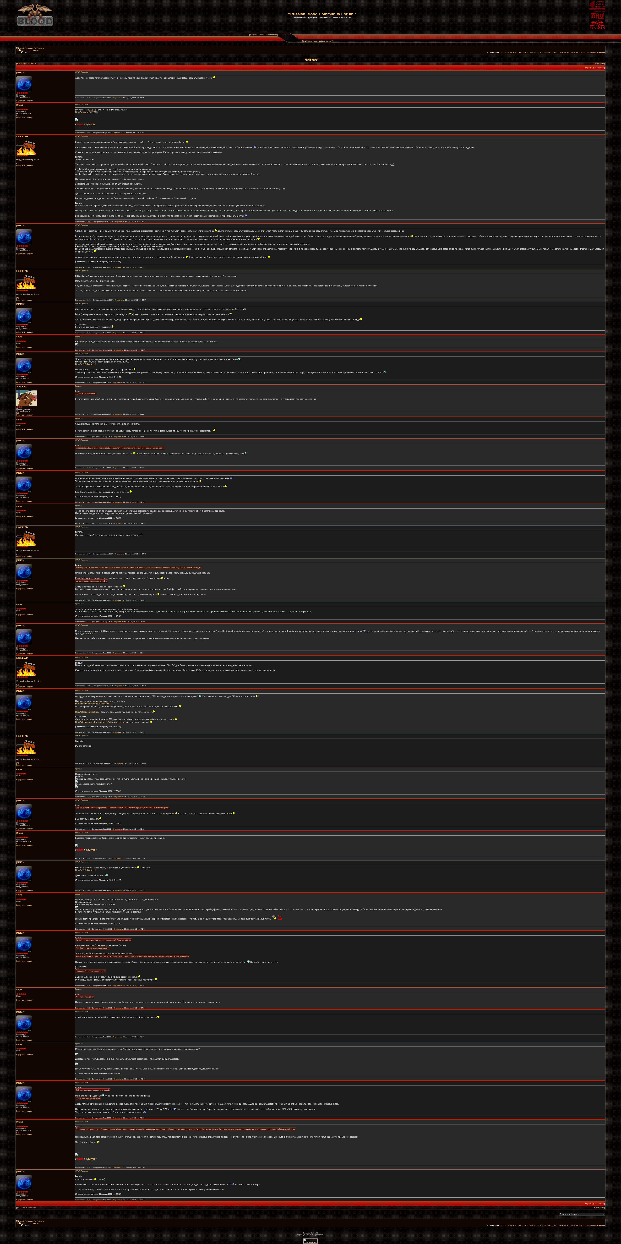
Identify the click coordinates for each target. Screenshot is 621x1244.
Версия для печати (594, 67)
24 (550, 52)
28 (560, 52)
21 (543, 52)
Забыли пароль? (325, 41)
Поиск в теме (598, 64)
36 (579, 52)
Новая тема (22, 64)
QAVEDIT (90, 124)
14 (525, 52)
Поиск (261, 35)
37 (582, 52)
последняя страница (595, 52)
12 (520, 52)
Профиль (84, 72)
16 (530, 52)
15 (527, 52)
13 (522, 52)
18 (534, 52)
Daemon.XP (320, 1235)
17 (532, 52)
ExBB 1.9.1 (314, 1233)
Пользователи (271, 35)
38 (584, 52)
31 (567, 52)
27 (557, 52)
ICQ (18, 115)
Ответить (32, 64)
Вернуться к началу (24, 101)
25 (552, 52)
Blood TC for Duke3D (29, 50)
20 (540, 52)
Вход (304, 41)
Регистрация (312, 41)
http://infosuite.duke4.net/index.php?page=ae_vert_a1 (100, 722)
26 (555, 52)
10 (515, 52)
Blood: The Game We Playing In (31, 48)
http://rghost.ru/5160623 (86, 112)
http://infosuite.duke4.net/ (87, 712)
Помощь (253, 35)
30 (565, 52)
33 (572, 52)
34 (574, 52)
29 (562, 52)
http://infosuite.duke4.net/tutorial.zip (92, 703)
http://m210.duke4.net (85, 364)
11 (517, 52)
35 (577, 52)
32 (569, 52)
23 (548, 52)
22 (545, 52)
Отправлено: (118, 98)
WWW (77, 72)
